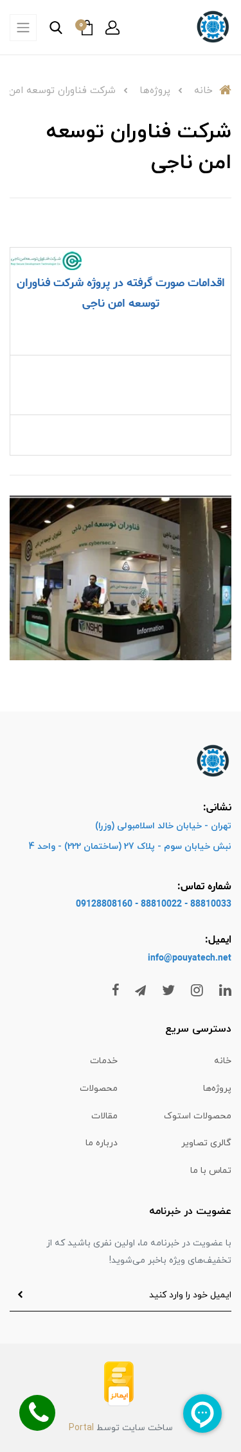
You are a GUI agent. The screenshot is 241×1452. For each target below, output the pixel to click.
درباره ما (101, 1143)
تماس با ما (210, 1171)
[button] (112, 27)
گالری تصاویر (206, 1143)
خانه (222, 1061)
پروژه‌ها (217, 1088)
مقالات (104, 1116)
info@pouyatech (181, 958)
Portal (81, 1428)
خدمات (104, 1061)
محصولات (99, 1088)
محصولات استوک (197, 1116)
